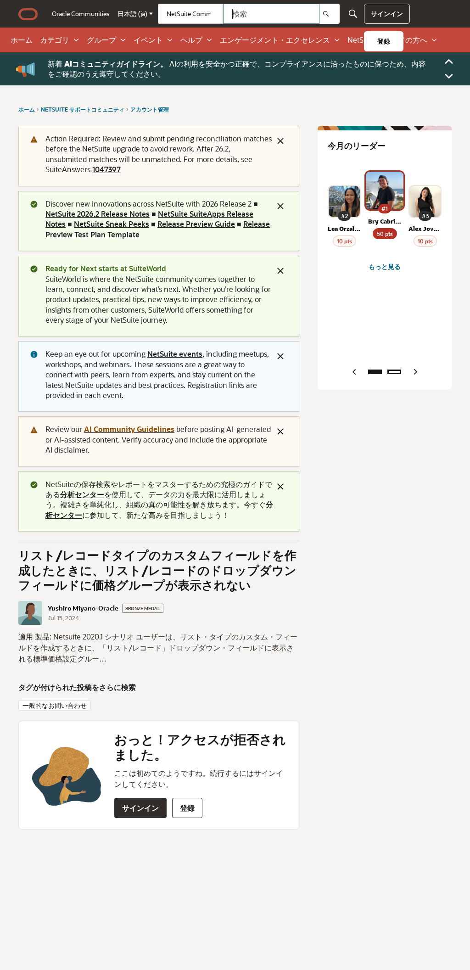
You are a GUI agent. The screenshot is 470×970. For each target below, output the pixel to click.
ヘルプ (191, 40)
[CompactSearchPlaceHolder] (353, 14)
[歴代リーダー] (394, 372)
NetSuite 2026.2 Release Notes (97, 214)
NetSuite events (174, 354)
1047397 (106, 169)
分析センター (82, 494)
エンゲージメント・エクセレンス (275, 40)
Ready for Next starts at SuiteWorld (105, 268)
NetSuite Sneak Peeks (111, 224)
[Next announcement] (448, 76)
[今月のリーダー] (375, 372)
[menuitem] (80, 14)
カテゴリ (54, 40)
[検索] (329, 14)
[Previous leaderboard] (354, 372)
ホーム (22, 40)
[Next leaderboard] (415, 372)
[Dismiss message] (280, 141)
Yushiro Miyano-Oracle (83, 608)
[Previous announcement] (448, 61)
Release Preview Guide (196, 224)
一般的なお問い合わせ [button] (54, 705)
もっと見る (385, 266)
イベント (148, 40)
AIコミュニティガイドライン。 (116, 63)
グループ (101, 40)
